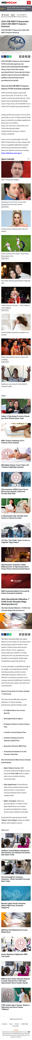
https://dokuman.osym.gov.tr (11, 153)
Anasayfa (6, 15)
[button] (23, 56)
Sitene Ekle (16, 1026)
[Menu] (28, 2)
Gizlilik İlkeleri (24, 1024)
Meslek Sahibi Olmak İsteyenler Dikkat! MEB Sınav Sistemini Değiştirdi (19, 8)
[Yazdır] (20, 56)
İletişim (17, 1024)
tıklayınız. (19, 1037)
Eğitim (13, 15)
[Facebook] (2, 56)
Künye (11, 1024)
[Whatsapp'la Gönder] (10, 56)
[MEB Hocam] (9, 2)
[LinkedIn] (8, 56)
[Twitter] (5, 56)
